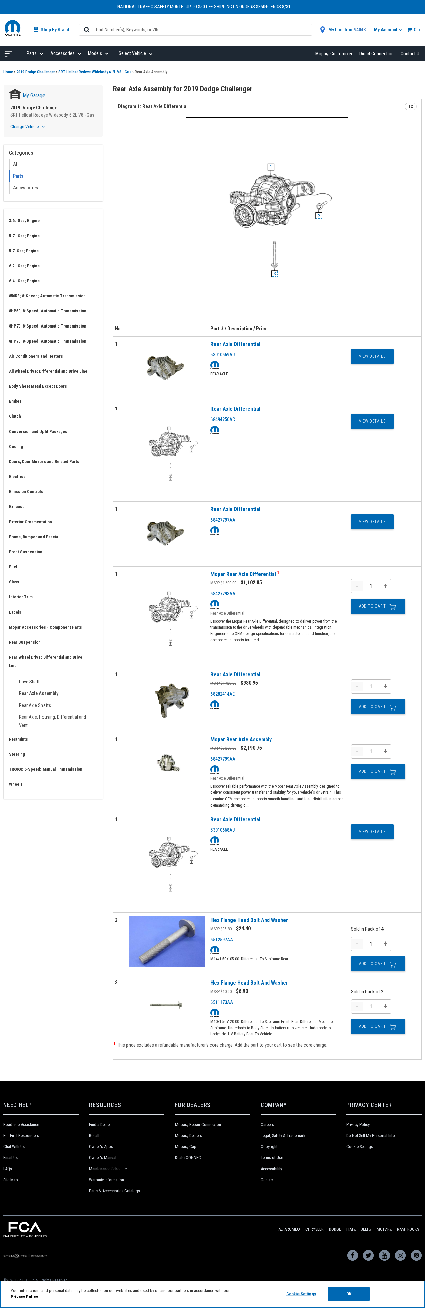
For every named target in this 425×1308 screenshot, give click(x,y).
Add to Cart (372, 606)
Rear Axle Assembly (38, 693)
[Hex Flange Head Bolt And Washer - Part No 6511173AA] (167, 1004)
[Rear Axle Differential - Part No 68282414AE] (167, 699)
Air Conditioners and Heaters (36, 356)
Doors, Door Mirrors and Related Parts (44, 461)
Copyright (269, 1146)
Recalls (95, 1135)
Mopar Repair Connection (198, 1124)
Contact (267, 1179)
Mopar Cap (185, 1146)
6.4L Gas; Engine (24, 280)
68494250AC (222, 419)
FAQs (7, 1168)
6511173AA (221, 1002)
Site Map (10, 1179)
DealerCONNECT (189, 1157)
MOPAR (384, 1229)
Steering (17, 754)
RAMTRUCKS (408, 1229)
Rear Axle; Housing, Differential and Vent (52, 721)
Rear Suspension (25, 642)
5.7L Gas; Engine (24, 235)
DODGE (335, 1229)
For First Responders (21, 1135)
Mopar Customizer (333, 53)
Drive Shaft (29, 681)
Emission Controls (26, 491)
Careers (267, 1124)
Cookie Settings (359, 1146)
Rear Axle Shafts (35, 705)
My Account (386, 29)
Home (8, 72)
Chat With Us (14, 1146)
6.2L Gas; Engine (24, 265)
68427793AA (222, 593)
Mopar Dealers (188, 1135)
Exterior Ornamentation (30, 521)
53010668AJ (222, 830)
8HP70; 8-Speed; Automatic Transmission (47, 326)
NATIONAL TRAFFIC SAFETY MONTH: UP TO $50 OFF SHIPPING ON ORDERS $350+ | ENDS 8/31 (204, 6)
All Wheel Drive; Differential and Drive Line (48, 371)
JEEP (366, 1229)
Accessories (25, 187)
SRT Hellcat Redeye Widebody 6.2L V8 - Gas (94, 72)
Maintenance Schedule (108, 1168)
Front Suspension (25, 551)
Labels (15, 612)
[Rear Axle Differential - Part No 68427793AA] (167, 616)
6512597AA (221, 939)
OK (348, 1293)
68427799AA (222, 759)
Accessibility (271, 1168)
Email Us (10, 1157)
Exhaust (16, 506)
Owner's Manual (102, 1157)
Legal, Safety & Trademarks (284, 1135)
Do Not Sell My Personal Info (370, 1135)
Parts (18, 176)
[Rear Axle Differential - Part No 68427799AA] (167, 764)
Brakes (15, 401)
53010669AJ (222, 354)
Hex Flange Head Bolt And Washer (249, 920)
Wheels (16, 784)
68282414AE (222, 694)
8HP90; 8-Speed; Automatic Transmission (47, 341)
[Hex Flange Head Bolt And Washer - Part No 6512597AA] (167, 941)
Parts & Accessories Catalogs (114, 1190)
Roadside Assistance (21, 1124)
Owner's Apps (101, 1146)
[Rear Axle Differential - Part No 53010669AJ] (167, 369)
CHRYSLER (314, 1229)
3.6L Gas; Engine (24, 220)
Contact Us (411, 53)
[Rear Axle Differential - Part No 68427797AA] (167, 534)
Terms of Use (272, 1157)
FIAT (351, 1229)
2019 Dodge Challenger (35, 72)
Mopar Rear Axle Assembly (241, 739)
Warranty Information (106, 1179)
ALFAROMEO (289, 1229)
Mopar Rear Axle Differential (243, 574)
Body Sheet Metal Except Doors (38, 386)
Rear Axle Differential (235, 344)
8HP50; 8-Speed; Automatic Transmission (47, 310)
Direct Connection (376, 53)
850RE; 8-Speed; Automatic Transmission (47, 295)
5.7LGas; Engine (24, 250)
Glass (14, 581)
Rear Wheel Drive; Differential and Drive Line (45, 661)
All (16, 164)
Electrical (17, 476)
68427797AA (222, 520)
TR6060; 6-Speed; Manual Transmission (45, 769)
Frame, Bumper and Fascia (33, 536)
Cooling (16, 446)
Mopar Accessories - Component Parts (45, 627)
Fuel (13, 566)
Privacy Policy (358, 1124)
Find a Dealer (100, 1124)
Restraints (18, 739)
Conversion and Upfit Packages (38, 431)
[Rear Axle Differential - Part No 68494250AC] (167, 451)
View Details (372, 356)
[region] (212, 1294)
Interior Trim (21, 596)
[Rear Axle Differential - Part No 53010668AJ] (167, 862)
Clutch (15, 416)
